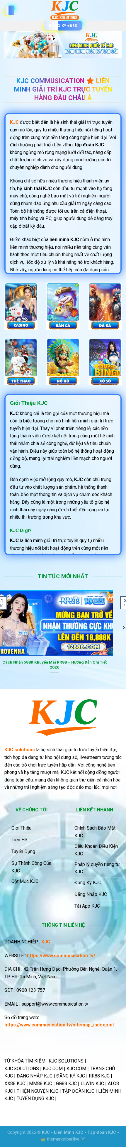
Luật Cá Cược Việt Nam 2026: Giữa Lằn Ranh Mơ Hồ (64, 662)
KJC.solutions (19, 749)
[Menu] (9, 10)
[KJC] (64, 10)
